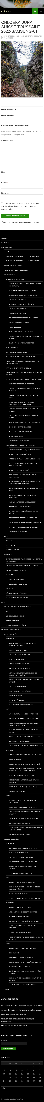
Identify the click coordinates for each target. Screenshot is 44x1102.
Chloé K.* (6, 11)
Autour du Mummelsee (18, 531)
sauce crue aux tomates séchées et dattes (26, 746)
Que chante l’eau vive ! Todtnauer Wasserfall (22, 496)
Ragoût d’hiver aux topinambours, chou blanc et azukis (25, 829)
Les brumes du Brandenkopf (20, 506)
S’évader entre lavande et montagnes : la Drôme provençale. (22, 362)
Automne (10, 750)
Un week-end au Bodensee (16, 352)
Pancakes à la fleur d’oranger (21, 957)
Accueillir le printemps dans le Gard (20, 356)
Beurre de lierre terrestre (19, 655)
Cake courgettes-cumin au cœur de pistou (23, 731)
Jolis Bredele (14, 953)
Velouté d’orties (15, 695)
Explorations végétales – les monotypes (22, 256)
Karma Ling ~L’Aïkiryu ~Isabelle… (18, 368)
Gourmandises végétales (11, 629)
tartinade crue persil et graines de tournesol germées (23, 674)
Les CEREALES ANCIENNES (15, 616)
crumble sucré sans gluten (20, 932)
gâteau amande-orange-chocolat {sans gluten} (25, 979)
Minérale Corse (15, 327)
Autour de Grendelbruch (19, 440)
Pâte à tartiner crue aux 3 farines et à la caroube (25, 972)
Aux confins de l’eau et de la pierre (23, 295)
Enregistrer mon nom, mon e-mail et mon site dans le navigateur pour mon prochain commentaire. (20, 206)
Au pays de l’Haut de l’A (18, 299)
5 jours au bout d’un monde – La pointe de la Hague (26, 337)
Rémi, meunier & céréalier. (16, 593)
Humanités (8, 554)
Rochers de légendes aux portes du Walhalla (23, 410)
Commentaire (7, 141)
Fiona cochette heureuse (16, 570)
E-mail (4, 183)
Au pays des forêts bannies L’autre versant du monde (21, 1010)
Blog (3, 602)
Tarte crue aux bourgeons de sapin (23, 848)
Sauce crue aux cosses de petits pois (23, 714)
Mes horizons (9, 274)
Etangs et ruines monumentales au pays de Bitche (25, 389)
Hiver (8, 796)
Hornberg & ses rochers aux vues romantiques (22, 476)
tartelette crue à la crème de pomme (23, 921)
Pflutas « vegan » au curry (19, 834)
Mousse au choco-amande (19, 966)
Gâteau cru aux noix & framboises (22, 882)
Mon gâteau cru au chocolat (21, 873)
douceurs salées (10, 634)
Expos (6, 611)
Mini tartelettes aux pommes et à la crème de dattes (26, 938)
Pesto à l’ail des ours (17, 659)
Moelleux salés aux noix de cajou (22, 775)
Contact (7, 989)
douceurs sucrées (11, 839)
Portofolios (6, 247)
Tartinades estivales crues (19, 741)
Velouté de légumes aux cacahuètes (23, 818)
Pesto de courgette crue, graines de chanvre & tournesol (23, 724)
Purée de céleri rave (17, 700)
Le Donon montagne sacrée (20, 427)
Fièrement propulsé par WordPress (12, 1099)
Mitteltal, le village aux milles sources (24, 459)
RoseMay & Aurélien (16, 579)
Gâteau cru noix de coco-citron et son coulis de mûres (24, 888)
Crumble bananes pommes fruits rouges (25, 898)
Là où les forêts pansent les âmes (22, 290)
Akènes (9, 541)
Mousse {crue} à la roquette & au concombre (22, 801)
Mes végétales (11, 545)
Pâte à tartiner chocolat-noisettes (23, 912)
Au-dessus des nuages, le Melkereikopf (24, 450)
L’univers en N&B (12, 550)
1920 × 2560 (20, 36)
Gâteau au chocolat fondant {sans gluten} (23, 867)
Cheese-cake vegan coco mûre (21, 857)
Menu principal (41, 11)
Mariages (10, 575)
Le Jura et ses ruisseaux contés (21, 343)
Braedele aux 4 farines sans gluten (23, 985)
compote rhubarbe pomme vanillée (23, 862)
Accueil (4, 238)
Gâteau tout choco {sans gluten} (22, 948)
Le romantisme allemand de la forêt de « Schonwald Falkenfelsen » (24, 483)
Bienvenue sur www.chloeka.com (17, 607)
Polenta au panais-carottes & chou (23, 807)
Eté (7, 709)
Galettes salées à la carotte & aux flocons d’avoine (23, 644)
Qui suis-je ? (5, 242)
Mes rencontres (12, 347)
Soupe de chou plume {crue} (20, 691)
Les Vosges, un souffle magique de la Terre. (24, 379)
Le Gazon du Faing (16, 436)
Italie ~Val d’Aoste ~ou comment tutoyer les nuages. (24, 374)
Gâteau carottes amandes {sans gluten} (25, 962)
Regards (9, 588)
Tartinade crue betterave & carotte (23, 718)
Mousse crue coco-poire (19, 916)
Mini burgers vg (15, 759)
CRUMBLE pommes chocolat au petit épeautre (23, 927)
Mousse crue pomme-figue (19, 893)
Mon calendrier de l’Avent (16, 625)
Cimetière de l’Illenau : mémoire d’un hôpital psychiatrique (24, 560)
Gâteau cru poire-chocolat (20, 907)
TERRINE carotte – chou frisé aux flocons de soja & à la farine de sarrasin (26, 770)
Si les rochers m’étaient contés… (22, 384)
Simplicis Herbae (12, 620)
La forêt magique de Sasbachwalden (23, 527)
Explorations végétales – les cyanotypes (22, 261)
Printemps (10, 639)
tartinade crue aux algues (19, 823)
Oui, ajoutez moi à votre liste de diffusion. (22, 222)
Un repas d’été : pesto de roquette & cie (24, 736)
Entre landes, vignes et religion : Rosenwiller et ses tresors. (22, 403)
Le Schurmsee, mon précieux (20, 454)
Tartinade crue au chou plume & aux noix (25, 755)
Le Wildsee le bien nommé (19, 470)
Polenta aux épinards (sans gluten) (23, 787)
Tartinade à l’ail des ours (19, 664)
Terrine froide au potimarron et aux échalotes (23, 781)
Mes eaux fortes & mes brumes (16, 270)
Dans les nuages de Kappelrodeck (22, 502)
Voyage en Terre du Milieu (19, 322)
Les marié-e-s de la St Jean (19, 584)
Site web (5, 193)
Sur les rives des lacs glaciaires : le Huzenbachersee (23, 464)
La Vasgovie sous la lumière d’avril (23, 304)
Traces (6, 252)
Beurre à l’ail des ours (18, 686)
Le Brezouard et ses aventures (21, 431)
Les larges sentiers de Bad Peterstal (23, 518)
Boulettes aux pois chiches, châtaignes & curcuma (25, 813)
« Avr (4, 1088)
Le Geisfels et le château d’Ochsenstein (24, 422)
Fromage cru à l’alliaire (18, 650)
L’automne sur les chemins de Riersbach (25, 522)
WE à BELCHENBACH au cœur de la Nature (22, 566)
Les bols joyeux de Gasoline (17, 597)
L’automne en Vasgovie (18, 309)
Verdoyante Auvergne (18, 313)
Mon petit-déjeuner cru (18, 853)
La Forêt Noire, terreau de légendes (20, 445)
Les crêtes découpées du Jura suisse (23, 318)
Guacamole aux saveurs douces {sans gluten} (24, 681)
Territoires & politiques (16, 279)
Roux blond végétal (17, 791)
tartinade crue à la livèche (19, 668)
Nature (6, 536)
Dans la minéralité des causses (21, 331)
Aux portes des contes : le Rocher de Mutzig (23, 417)
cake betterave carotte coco (21, 705)
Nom (4, 172)
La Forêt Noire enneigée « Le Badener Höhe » (23, 512)
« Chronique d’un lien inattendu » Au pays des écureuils (25, 285)
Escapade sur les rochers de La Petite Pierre (24, 396)
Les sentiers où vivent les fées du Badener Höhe (26, 489)
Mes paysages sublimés (13, 265)
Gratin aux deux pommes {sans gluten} (24, 764)
